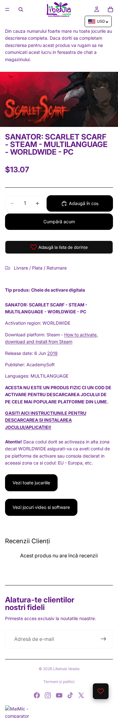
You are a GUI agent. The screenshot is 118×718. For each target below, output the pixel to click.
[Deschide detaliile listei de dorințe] (101, 691)
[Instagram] (48, 695)
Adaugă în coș (83, 203)
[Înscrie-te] (103, 639)
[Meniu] (7, 9)
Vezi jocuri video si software (41, 507)
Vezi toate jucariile (31, 482)
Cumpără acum (59, 221)
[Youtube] (59, 695)
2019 (52, 353)
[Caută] (21, 9)
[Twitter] (81, 695)
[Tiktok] (70, 695)
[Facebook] (37, 695)
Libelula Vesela (66, 668)
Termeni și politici (59, 681)
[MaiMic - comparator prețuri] (59, 711)
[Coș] (110, 9)
